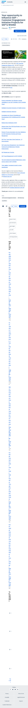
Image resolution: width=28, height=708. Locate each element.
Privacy (7, 693)
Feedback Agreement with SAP (17, 187)
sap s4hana (4, 200)
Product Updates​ (12, 233)
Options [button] (14, 33)
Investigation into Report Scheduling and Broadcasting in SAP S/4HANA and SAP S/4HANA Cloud (13, 117)
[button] (3, 39)
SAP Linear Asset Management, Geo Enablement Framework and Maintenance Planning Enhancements (13, 146)
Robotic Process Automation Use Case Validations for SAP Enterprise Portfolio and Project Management (14, 133)
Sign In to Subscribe (20, 31)
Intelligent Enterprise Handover (9, 111)
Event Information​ (12, 222)
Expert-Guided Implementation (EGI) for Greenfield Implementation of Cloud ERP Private (10, 545)
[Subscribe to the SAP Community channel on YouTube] (15, 689)
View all (10, 679)
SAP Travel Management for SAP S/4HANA (12, 156)
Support (21, 701)
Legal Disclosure (21, 697)
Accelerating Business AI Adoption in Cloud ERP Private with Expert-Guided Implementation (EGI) (10, 275)
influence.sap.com (7, 176)
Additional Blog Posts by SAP (8, 5)
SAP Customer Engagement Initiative (9, 197)
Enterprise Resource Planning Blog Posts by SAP (10, 309)
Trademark (7, 701)
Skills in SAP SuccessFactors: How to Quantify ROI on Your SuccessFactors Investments (10, 406)
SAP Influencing (21, 197)
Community (9, 2)
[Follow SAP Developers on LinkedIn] (17, 689)
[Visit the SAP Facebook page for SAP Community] (10, 689)
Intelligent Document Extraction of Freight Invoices (13, 107)
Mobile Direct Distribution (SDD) (9, 122)
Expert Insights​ (12, 226)
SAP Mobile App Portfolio (8, 152)
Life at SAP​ (11, 229)
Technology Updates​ (13, 236)
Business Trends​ (12, 219)
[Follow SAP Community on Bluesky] (12, 689)
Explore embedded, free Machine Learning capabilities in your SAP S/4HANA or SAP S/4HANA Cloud (14, 102)
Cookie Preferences (7, 704)
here (11, 87)
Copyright (7, 697)
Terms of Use (21, 693)
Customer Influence (6, 45)
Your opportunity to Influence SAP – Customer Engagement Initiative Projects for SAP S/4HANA (13, 20)
